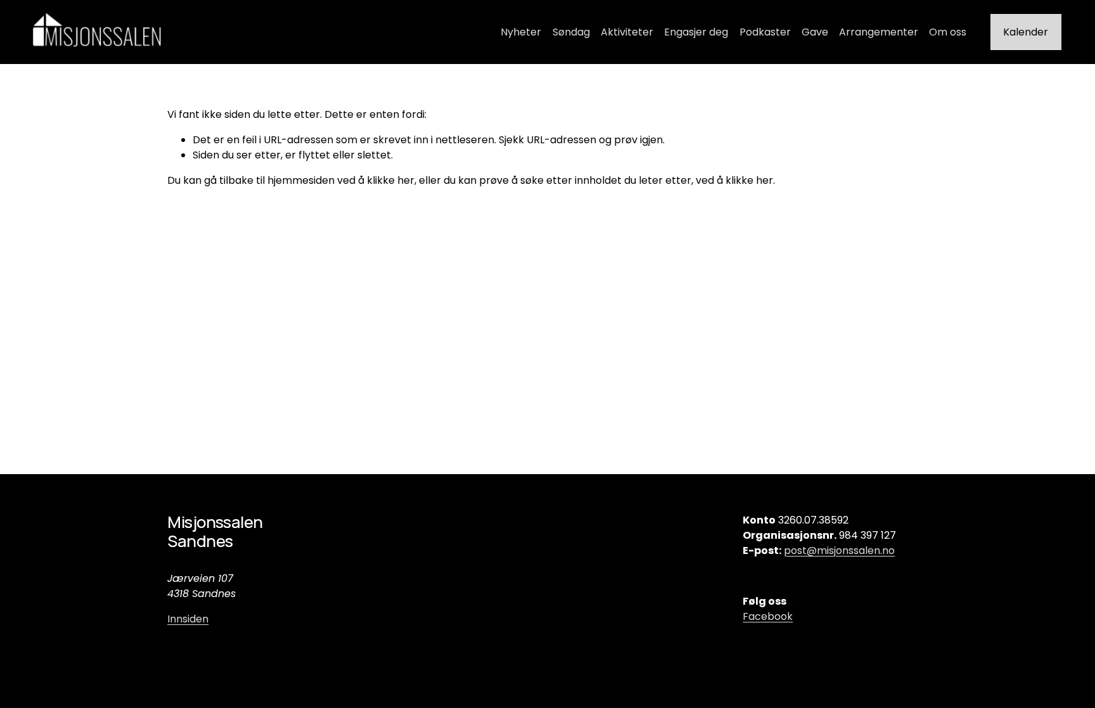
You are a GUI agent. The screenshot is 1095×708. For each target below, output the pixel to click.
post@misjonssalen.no (839, 550)
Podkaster (765, 32)
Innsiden (187, 619)
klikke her (390, 180)
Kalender (1025, 32)
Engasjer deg (696, 32)
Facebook (768, 616)
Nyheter (521, 32)
